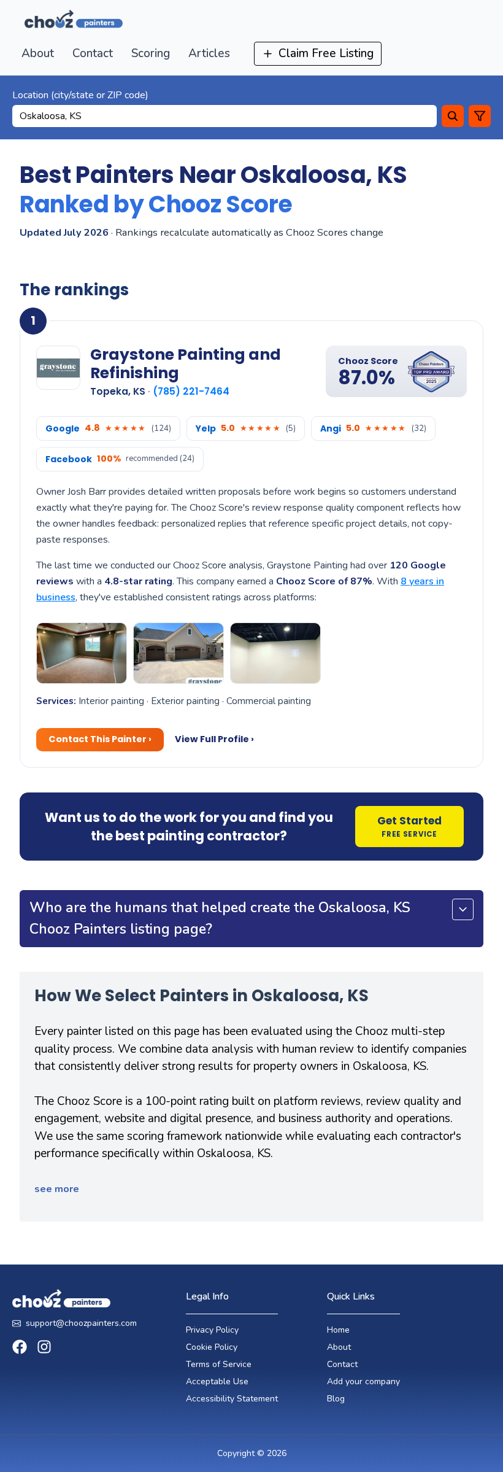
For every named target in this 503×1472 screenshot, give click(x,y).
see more (56, 1189)
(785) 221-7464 (191, 391)
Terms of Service (219, 1364)
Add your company (363, 1381)
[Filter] (480, 116)
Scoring (150, 53)
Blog (336, 1398)
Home (338, 1330)
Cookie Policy (211, 1347)
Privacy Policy (212, 1330)
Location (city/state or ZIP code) (80, 95)
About (37, 53)
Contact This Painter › (100, 739)
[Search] (453, 116)
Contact (92, 53)
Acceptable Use (217, 1381)
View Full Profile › (214, 739)
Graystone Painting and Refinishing (185, 364)
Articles (209, 53)
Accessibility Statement (232, 1398)
